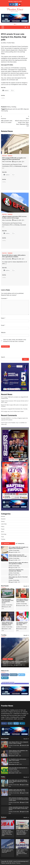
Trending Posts (20, 543)
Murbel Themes (16, 863)
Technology (3, 534)
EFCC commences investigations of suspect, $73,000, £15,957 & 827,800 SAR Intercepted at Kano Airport (18, 799)
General (3, 521)
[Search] (28, 27)
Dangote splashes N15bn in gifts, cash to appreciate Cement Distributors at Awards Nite (22, 852)
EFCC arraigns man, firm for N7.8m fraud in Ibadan (12, 411)
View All (25, 586)
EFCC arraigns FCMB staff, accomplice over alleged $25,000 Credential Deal (14, 158)
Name (3, 318)
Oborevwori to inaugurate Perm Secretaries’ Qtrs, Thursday (14, 408)
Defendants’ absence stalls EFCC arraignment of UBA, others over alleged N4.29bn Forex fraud (7, 833)
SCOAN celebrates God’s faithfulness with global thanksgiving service (7, 623)
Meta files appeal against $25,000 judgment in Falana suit (7, 851)
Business (3, 516)
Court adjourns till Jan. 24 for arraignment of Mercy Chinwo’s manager (22, 600)
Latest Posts (6, 543)
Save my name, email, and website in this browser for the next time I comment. (14, 340)
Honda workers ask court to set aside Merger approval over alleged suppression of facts (22, 832)
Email (3, 325)
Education (3, 518)
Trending (13, 107)
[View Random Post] (25, 27)
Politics (9, 107)
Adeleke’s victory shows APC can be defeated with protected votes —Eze (17, 790)
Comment (4, 298)
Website (3, 332)
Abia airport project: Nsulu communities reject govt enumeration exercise (7, 601)
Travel (2, 536)
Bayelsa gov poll (10, 109)
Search (3, 357)
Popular (2, 529)
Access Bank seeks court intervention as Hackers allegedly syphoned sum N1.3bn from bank (18, 781)
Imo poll (17, 109)
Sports (2, 531)
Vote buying (4, 111)
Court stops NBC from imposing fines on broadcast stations (18, 768)
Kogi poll (26, 109)
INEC (21, 109)
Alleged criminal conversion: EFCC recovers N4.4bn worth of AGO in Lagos (14, 217)
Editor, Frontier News (8, 42)
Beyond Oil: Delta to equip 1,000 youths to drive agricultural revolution (13, 256)
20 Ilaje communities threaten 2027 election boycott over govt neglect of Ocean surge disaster (19, 808)
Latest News (4, 524)
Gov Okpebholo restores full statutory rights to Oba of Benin (22, 623)
